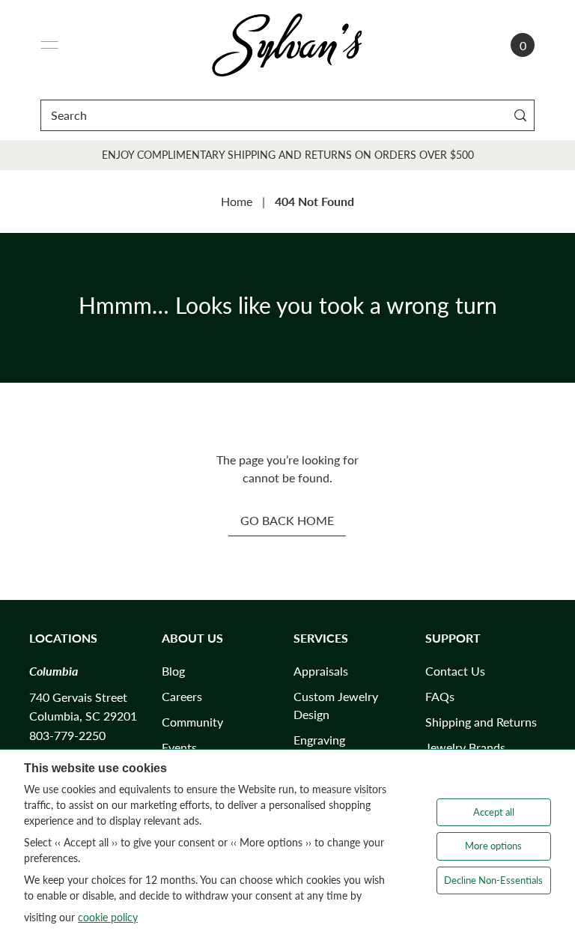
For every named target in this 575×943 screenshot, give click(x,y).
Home (236, 201)
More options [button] (493, 846)
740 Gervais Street (78, 697)
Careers (182, 696)
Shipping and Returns (481, 722)
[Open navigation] (49, 45)
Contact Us (455, 671)
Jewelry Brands (465, 747)
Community (192, 722)
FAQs (439, 696)
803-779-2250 (67, 735)
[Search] (520, 115)
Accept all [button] (493, 812)
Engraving (319, 740)
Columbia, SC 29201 (83, 716)
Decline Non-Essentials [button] (493, 880)
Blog (173, 671)
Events (179, 747)
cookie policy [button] (108, 917)
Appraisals (320, 671)
